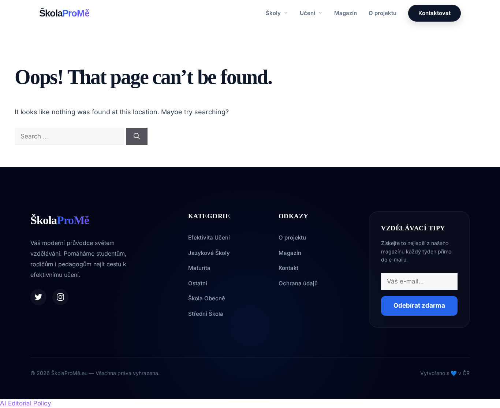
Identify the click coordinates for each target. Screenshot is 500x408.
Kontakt (288, 267)
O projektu (382, 13)
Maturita (199, 267)
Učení (308, 13)
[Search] (137, 136)
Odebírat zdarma (419, 305)
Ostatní (197, 283)
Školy (274, 13)
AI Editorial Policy (25, 403)
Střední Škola (205, 313)
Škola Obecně (206, 298)
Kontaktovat (434, 13)
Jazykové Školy (209, 252)
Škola (64, 13)
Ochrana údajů (298, 283)
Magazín (345, 13)
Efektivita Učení (209, 237)
